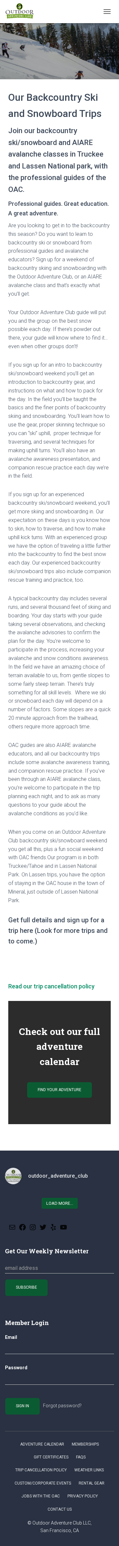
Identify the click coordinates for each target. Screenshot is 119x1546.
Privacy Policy (82, 1496)
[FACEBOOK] (22, 1229)
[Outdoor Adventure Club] (22, 11)
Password (16, 1367)
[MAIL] (12, 1229)
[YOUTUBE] (63, 1229)
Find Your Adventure (59, 1089)
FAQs (81, 1457)
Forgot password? (62, 1405)
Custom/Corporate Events (43, 1483)
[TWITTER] (43, 1229)
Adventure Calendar (42, 1444)
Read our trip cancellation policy (51, 986)
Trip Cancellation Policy (41, 1470)
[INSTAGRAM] (33, 1229)
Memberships (85, 1444)
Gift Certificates (51, 1457)
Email (11, 1337)
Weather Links (89, 1470)
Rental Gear (91, 1483)
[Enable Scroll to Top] (106, 1533)
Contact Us (60, 1509)
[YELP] (53, 1229)
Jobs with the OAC (40, 1496)
